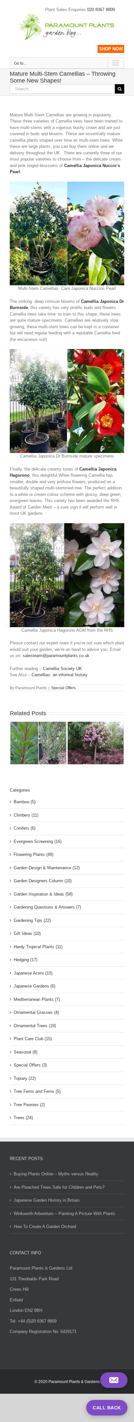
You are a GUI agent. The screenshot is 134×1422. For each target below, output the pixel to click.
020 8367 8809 (101, 9)
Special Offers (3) (30, 1065)
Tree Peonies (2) (29, 1104)
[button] (113, 1380)
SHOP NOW (111, 48)
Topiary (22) (25, 1078)
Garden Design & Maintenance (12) (47, 867)
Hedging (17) (25, 959)
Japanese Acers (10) (33, 973)
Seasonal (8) (25, 1052)
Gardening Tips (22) (32, 920)
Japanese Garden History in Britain (46, 1200)
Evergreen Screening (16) (37, 841)
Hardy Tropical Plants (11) (38, 946)
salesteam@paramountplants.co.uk (56, 655)
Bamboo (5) (24, 801)
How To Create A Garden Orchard (45, 1226)
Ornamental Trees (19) (35, 1025)
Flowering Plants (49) (33, 854)
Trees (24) (23, 1117)
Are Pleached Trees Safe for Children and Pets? (59, 1187)
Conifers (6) (24, 828)
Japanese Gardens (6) (34, 986)
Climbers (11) (26, 815)
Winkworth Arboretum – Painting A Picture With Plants (64, 1213)
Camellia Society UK (62, 668)
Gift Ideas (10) (27, 933)
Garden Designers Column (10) (43, 880)
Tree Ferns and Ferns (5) (37, 1091)
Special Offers (63, 688)
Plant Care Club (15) (33, 1038)
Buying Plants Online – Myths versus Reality (56, 1173)
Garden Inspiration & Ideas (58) (43, 894)
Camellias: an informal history (59, 674)
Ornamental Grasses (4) (36, 1012)
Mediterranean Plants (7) (37, 999)
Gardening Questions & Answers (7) (47, 907)
